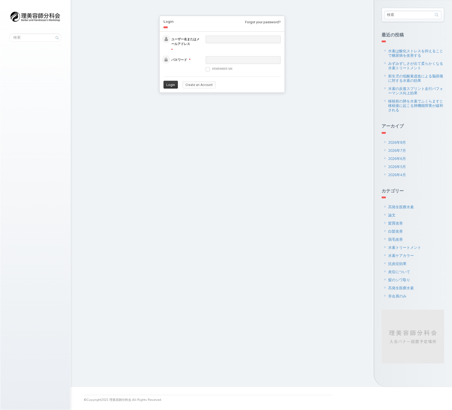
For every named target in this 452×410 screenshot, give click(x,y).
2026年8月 (397, 142)
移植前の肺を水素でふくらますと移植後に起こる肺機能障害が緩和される (415, 106)
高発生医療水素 (401, 207)
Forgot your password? (263, 22)
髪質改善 (395, 223)
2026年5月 (397, 166)
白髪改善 (395, 231)
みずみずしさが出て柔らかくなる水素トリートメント (415, 66)
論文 (392, 215)
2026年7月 (397, 150)
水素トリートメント (404, 247)
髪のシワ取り (399, 280)
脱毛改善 (395, 239)
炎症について (399, 271)
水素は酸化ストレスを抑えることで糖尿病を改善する (415, 53)
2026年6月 (397, 158)
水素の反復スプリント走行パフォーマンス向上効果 (415, 91)
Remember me (222, 69)
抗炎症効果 (397, 263)
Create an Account (199, 85)
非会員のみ (397, 296)
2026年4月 (397, 174)
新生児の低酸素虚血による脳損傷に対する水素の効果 (415, 78)
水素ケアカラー (401, 255)
